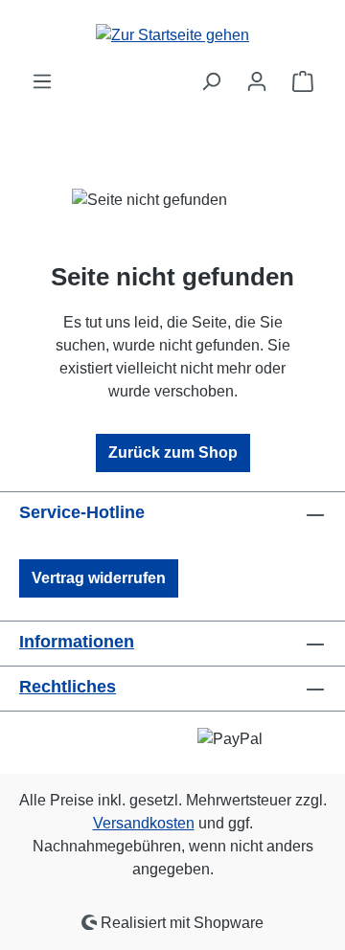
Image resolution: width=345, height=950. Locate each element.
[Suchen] (211, 81)
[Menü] (42, 81)
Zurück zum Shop (173, 452)
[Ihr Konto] (257, 81)
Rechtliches (67, 686)
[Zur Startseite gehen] (172, 35)
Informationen (76, 641)
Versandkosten (144, 823)
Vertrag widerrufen (99, 578)
